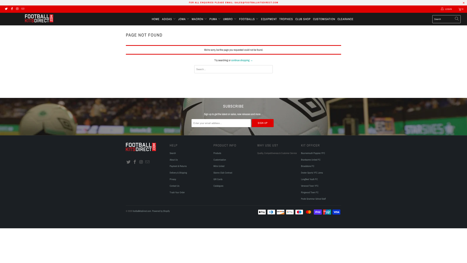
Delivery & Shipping (178, 172)
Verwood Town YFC (310, 185)
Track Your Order (177, 192)
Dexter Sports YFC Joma (312, 172)
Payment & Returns (178, 166)
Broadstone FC (307, 166)
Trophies (286, 19)
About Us (174, 159)
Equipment (269, 19)
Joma (182, 19)
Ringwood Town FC (310, 192)
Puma (213, 19)
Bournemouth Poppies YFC (313, 153)
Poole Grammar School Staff (313, 198)
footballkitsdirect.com (142, 211)
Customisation (324, 19)
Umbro (228, 19)
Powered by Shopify (161, 211)
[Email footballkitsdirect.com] (22, 9)
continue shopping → (242, 60)
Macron (198, 19)
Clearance (345, 19)
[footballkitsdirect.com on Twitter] (6, 9)
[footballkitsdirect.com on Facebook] (11, 9)
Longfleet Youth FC (309, 179)
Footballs (247, 19)
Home (156, 19)
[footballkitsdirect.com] (39, 19)
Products (217, 153)
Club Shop (303, 19)
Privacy (173, 179)
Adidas (167, 19)
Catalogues (218, 185)
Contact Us (174, 185)
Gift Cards (217, 179)
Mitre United (218, 166)
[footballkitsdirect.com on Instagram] (17, 9)
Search (173, 153)
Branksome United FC (311, 159)
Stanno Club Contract (222, 172)
